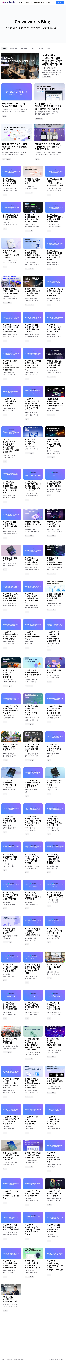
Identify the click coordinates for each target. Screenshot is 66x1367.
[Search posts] (53, 2)
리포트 (34, 48)
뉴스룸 (48, 48)
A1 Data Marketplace (37, 2)
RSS (50, 1359)
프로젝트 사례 (13, 48)
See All (4, 48)
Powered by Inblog (58, 1359)
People (48, 2)
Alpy (27, 2)
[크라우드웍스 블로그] (8, 2)
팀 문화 (41, 48)
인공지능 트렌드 (25, 48)
